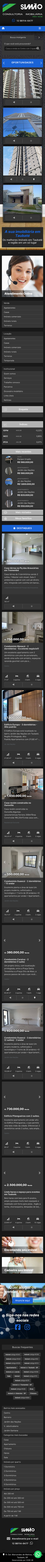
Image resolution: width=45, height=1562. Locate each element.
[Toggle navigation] (39, 28)
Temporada (9, 360)
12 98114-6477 (25, 21)
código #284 (22, 1398)
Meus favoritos (23, 518)
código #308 (31, 1372)
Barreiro (7, 1417)
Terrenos (8, 325)
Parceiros (8, 387)
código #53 (31, 1359)
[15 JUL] (9, 471)
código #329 (18, 1389)
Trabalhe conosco (12, 382)
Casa (6, 1440)
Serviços (8, 378)
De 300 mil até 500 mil (14, 1502)
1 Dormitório (9, 1467)
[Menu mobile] (3, 28)
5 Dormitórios (10, 1484)
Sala (6, 1457)
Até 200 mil (9, 1493)
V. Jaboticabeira (11, 1426)
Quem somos (10, 373)
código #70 (30, 1376)
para (13, 1372)
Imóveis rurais (10, 321)
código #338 (31, 1354)
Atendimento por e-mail (24, 1538)
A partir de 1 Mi (11, 1515)
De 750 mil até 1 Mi (12, 1511)
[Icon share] (17, 1327)
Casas (6, 312)
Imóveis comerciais (12, 316)
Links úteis (9, 395)
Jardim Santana (11, 1430)
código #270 (22, 1380)
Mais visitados (23, 512)
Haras (6, 1453)
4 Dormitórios (10, 1480)
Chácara (8, 1448)
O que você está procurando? (17, 44)
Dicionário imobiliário (13, 391)
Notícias (7, 400)
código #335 (13, 1363)
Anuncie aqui (22, 1300)
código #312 (31, 1363)
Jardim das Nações (12, 1422)
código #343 (13, 1355)
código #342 (13, 1359)
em (29, 1368)
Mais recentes (23, 451)
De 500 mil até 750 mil (14, 1507)
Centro (7, 1413)
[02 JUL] (9, 492)
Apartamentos (9, 308)
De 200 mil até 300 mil (14, 1498)
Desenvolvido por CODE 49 (22, 1560)
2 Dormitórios (10, 1471)
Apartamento (10, 1444)
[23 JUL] (9, 460)
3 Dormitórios (10, 1475)
